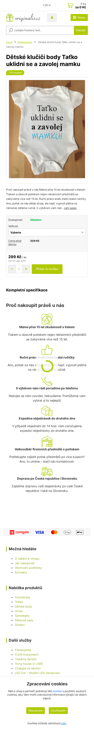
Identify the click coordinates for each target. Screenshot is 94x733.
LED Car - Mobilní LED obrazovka (37, 673)
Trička (19, 602)
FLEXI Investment (26, 654)
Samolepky (22, 615)
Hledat (80, 30)
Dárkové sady (24, 620)
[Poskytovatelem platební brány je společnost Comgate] (47, 532)
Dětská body (24, 42)
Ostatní (20, 625)
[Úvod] (23, 17)
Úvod (9, 42)
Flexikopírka (23, 650)
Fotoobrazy (22, 597)
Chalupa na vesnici (27, 668)
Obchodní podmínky (28, 567)
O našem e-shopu (27, 558)
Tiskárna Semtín (26, 659)
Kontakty (21, 572)
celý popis (70, 208)
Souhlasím (58, 711)
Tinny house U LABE (29, 663)
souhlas (57, 691)
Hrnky (19, 611)
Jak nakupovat (25, 563)
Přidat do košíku (47, 269)
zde (63, 723)
